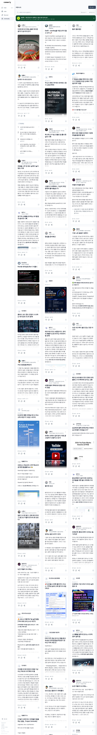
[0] (19, 67)
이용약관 (2, 725)
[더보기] (38, 25)
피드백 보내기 (3, 722)
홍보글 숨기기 (84, 12)
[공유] (24, 67)
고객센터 (2, 724)
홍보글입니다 (20, 617)
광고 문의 (2, 728)
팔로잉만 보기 (92, 12)
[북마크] (38, 67)
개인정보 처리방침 (4, 727)
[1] (19, 116)
